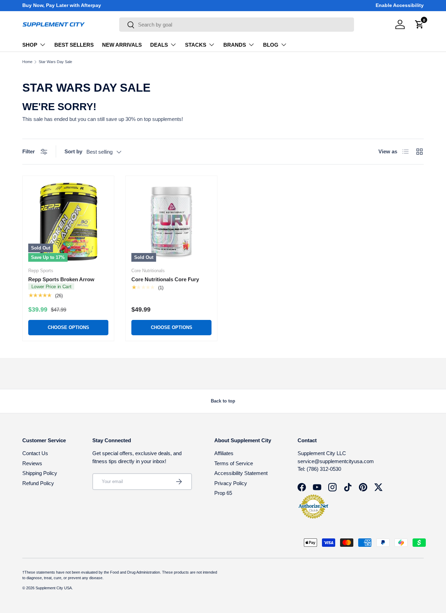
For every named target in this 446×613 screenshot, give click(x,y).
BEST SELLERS (74, 45)
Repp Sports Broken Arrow (61, 279)
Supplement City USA (54, 588)
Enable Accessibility (400, 5)
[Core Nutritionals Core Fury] (171, 222)
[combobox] (236, 24)
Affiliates (223, 453)
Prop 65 (223, 493)
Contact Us (35, 453)
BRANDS (234, 45)
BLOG (270, 45)
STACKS (195, 45)
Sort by (73, 151)
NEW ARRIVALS (122, 45)
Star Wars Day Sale (55, 62)
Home (27, 62)
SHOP (29, 45)
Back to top (223, 401)
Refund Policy (38, 483)
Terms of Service (233, 463)
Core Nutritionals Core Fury (165, 279)
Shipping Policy (39, 473)
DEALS (159, 45)
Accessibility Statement (241, 473)
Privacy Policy (230, 483)
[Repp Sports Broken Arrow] (68, 222)
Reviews (32, 463)
